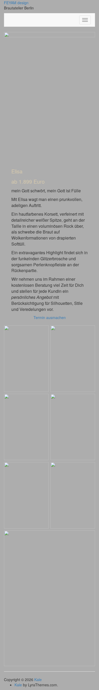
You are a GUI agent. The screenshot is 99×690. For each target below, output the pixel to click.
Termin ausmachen (50, 317)
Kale (38, 679)
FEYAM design (16, 2)
